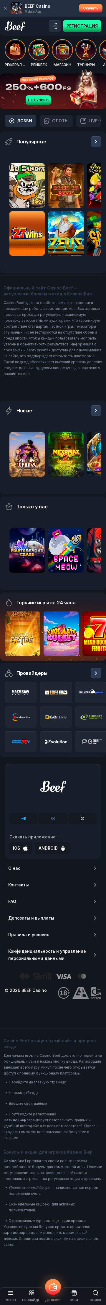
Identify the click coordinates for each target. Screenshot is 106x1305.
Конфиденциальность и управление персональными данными (47, 955)
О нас (14, 868)
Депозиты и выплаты (31, 917)
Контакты (18, 884)
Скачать (90, 8)
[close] (5, 8)
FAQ (12, 901)
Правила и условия (28, 934)
